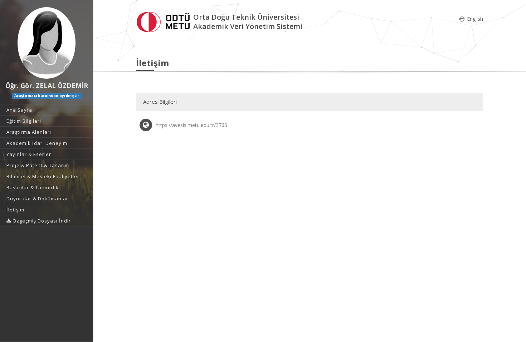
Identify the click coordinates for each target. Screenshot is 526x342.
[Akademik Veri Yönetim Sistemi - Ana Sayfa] (164, 21)
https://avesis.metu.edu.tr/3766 (191, 125)
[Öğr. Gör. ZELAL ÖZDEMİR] (46, 43)
